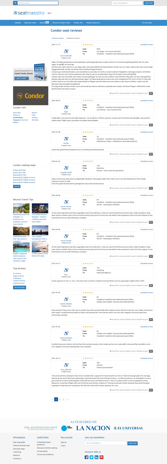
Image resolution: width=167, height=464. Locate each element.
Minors (34, 113)
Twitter (91, 457)
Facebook (86, 457)
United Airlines (19, 283)
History (34, 117)
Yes (151, 93)
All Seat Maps (19, 287)
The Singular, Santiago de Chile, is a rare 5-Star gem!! (39, 238)
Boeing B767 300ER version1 (24, 177)
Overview (17, 113)
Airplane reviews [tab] (73, 38)
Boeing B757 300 (19, 175)
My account (147, 23)
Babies (15, 122)
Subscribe (149, 3)
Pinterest (101, 457)
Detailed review (146, 44)
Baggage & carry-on (20, 120)
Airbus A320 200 (19, 170)
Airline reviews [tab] (58, 38)
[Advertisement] (112, 13)
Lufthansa (17, 278)
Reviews (35, 120)
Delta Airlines (18, 276)
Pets (33, 115)
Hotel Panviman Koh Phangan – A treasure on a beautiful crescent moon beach (21, 219)
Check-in (16, 115)
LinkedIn (96, 457)
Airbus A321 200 (19, 173)
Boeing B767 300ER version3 (24, 182)
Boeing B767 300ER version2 (24, 180)
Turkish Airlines (19, 281)
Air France (17, 273)
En (50, 13)
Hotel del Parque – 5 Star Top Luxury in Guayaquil (21, 238)
